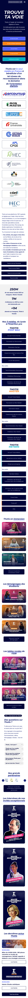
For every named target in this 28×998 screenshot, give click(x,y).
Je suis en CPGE (14, 53)
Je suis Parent (14, 48)
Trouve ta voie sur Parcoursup (14, 263)
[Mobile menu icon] (24, 2)
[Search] (21, 2)
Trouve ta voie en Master (14, 268)
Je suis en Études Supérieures (14, 43)
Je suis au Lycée (14, 38)
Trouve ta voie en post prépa (14, 273)
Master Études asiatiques (11, 984)
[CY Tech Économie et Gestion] (16, 780)
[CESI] (11, 780)
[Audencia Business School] (6, 780)
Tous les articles (14, 994)
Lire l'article (14, 962)
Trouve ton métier (14, 278)
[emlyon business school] (21, 780)
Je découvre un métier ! (14, 59)
